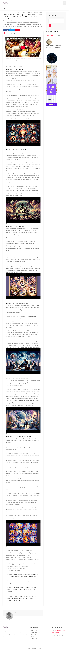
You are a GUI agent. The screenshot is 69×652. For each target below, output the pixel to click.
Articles (23, 12)
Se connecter (7, 8)
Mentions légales (35, 632)
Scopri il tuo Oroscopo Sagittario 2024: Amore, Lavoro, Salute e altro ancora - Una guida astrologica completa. (22, 589)
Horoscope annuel (38, 12)
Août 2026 (57, 35)
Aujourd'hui (50, 35)
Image (13, 33)
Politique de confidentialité (34, 637)
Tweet (12, 30)
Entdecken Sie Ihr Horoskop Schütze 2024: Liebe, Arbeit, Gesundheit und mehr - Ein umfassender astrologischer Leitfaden (21, 598)
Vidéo (6, 33)
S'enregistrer (34, 630)
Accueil (17, 12)
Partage (6, 30)
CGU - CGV (34, 635)
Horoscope (29, 12)
